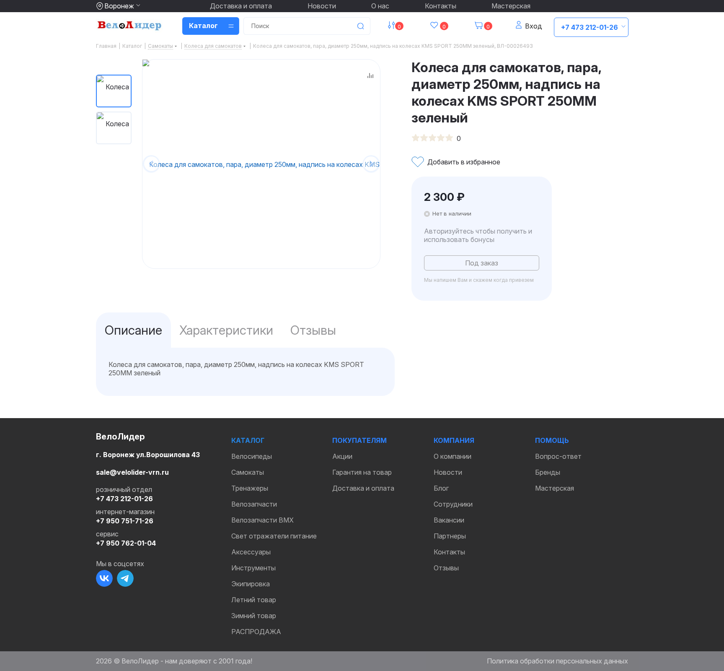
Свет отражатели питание (274, 536)
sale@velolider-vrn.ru (132, 472)
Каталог (247, 440)
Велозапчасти (254, 504)
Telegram (125, 578)
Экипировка (250, 584)
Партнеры (450, 536)
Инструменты (253, 568)
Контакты (440, 6)
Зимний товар (253, 615)
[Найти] (360, 26)
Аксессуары (251, 552)
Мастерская (510, 6)
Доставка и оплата (241, 6)
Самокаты (247, 472)
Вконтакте (104, 578)
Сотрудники (453, 504)
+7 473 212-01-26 (589, 27)
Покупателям (359, 440)
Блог (441, 488)
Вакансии (449, 520)
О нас (380, 6)
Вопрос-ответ (558, 456)
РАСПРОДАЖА (256, 631)
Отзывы (446, 568)
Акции (342, 456)
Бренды (547, 472)
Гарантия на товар (362, 472)
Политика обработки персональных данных (557, 661)
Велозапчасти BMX (262, 520)
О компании (452, 456)
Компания (454, 440)
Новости (322, 6)
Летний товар (253, 600)
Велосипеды (251, 456)
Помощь (552, 440)
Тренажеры (249, 488)
